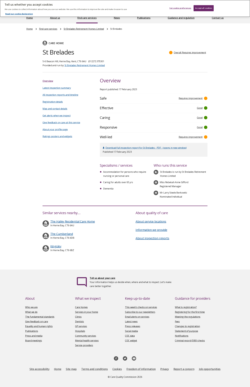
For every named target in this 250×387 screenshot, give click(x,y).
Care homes (81, 307)
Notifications (181, 335)
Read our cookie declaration (19, 14)
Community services (85, 335)
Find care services (87, 17)
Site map (71, 369)
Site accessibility (39, 369)
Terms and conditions (94, 369)
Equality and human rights (39, 326)
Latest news (131, 321)
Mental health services (87, 340)
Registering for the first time (190, 312)
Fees (177, 321)
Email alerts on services (137, 316)
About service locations (151, 221)
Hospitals (80, 331)
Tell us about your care (102, 278)
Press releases (132, 326)
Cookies (117, 369)
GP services (81, 326)
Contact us (218, 17)
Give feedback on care (36, 321)
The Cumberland (61, 234)
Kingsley (55, 246)
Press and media (33, 335)
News (117, 17)
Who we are (31, 307)
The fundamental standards (39, 316)
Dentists (79, 321)
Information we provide (151, 230)
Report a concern (183, 369)
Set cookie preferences (180, 8)
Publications (143, 17)
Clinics (78, 316)
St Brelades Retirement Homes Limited (84, 28)
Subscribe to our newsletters (140, 312)
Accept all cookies (203, 8)
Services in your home (86, 312)
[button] (187, 52)
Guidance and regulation (181, 17)
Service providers (84, 345)
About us (55, 17)
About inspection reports (152, 238)
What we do (31, 312)
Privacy (164, 369)
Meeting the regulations (187, 316)
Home (29, 17)
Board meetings (33, 340)
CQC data (130, 335)
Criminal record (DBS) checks (190, 340)
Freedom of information (141, 369)
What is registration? (186, 307)
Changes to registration (187, 326)
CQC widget (131, 340)
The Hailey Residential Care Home (72, 221)
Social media (131, 331)
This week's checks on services (141, 307)
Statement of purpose (186, 331)
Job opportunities (209, 369)
